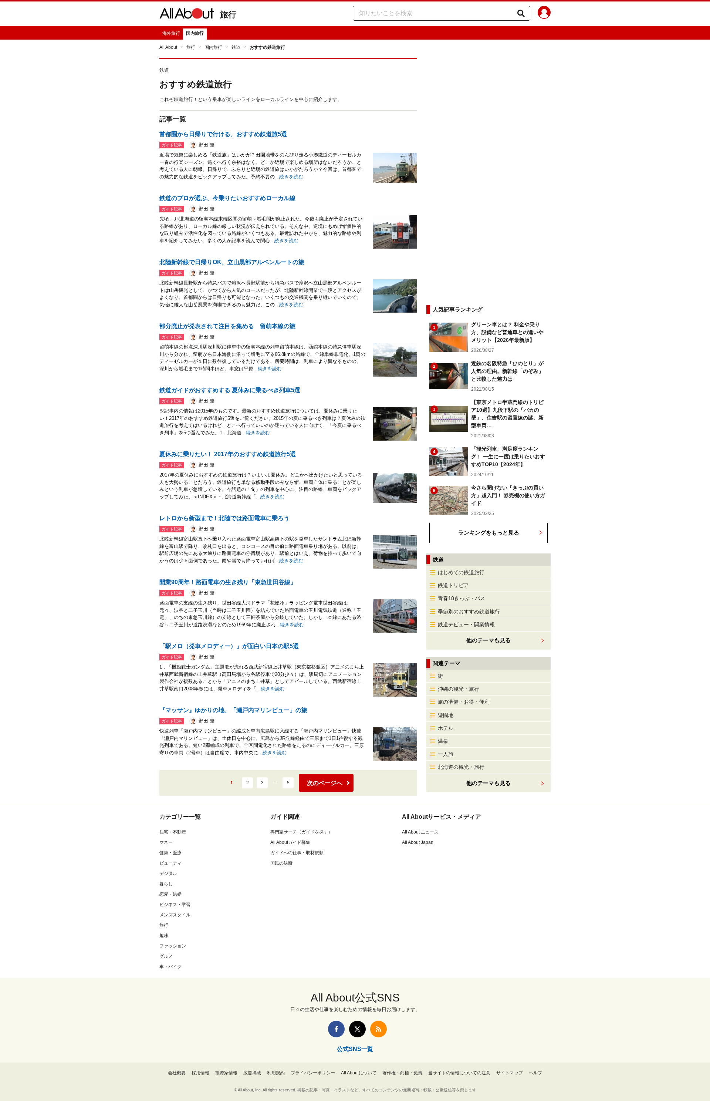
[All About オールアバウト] (186, 14)
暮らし (166, 883)
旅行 (228, 14)
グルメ (166, 956)
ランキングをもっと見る (488, 532)
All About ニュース (420, 832)
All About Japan (417, 842)
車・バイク (170, 966)
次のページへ (324, 783)
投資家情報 (226, 1072)
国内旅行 (195, 33)
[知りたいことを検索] (521, 13)
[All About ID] (544, 13)
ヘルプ (535, 1072)
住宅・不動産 (172, 832)
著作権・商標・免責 (402, 1072)
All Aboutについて (358, 1072)
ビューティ (170, 863)
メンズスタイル (174, 914)
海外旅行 (171, 33)
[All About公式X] (357, 1029)
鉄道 (235, 47)
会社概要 (177, 1072)
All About (168, 47)
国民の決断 (281, 863)
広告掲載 (252, 1072)
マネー (166, 842)
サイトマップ (509, 1072)
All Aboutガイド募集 (290, 842)
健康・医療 (170, 852)
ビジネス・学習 (174, 904)
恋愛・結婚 (170, 894)
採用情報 (200, 1072)
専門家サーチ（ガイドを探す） (301, 832)
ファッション (172, 946)
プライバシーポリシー (313, 1072)
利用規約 (276, 1072)
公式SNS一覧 (355, 1049)
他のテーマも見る (488, 783)
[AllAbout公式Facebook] (336, 1029)
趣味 (163, 935)
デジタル (168, 873)
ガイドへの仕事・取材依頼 (297, 852)
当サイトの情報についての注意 (459, 1072)
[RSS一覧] (378, 1029)
